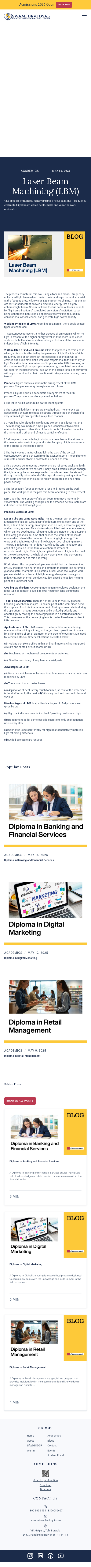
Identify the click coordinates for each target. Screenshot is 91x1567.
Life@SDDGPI (35, 1445)
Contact (52, 1445)
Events (51, 1450)
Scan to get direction (45, 1480)
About (30, 1440)
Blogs (50, 1440)
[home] (27, 17)
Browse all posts (20, 1100)
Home (30, 1435)
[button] (84, 16)
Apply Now (64, 4)
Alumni (31, 1450)
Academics (30, 171)
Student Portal (55, 1455)
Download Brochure (45, 1487)
